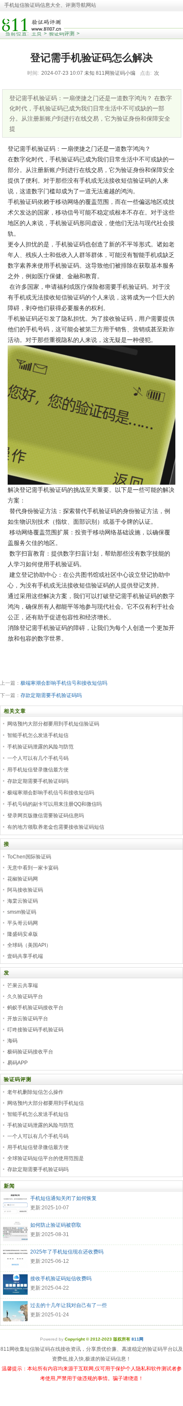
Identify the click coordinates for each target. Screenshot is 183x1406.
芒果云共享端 (22, 985)
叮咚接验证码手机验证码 (35, 1030)
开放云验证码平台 (27, 1019)
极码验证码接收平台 (30, 1052)
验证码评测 (61, 34)
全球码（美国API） (29, 945)
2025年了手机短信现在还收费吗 (66, 1252)
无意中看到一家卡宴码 (32, 868)
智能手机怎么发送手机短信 (38, 735)
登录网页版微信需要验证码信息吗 (45, 816)
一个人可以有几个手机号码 (38, 758)
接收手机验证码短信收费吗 (61, 1279)
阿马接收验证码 (25, 890)
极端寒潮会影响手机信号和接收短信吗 (63, 683)
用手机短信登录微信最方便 (38, 770)
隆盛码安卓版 (22, 934)
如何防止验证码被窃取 (55, 1225)
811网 (137, 1339)
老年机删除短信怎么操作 (35, 1092)
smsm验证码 (21, 912)
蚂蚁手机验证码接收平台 (35, 1008)
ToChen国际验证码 (29, 857)
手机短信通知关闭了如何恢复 (63, 1198)
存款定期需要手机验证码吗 (51, 695)
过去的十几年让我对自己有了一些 (68, 1305)
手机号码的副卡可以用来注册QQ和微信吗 (54, 804)
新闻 (9, 1186)
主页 (36, 34)
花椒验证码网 (22, 879)
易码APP (17, 1063)
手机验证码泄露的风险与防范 (40, 747)
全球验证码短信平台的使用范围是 (45, 1158)
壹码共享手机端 (25, 956)
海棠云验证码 (22, 901)
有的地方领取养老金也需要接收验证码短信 (55, 827)
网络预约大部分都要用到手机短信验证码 (53, 724)
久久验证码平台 (25, 996)
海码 (12, 1041)
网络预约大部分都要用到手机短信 (45, 1103)
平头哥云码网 (22, 923)
